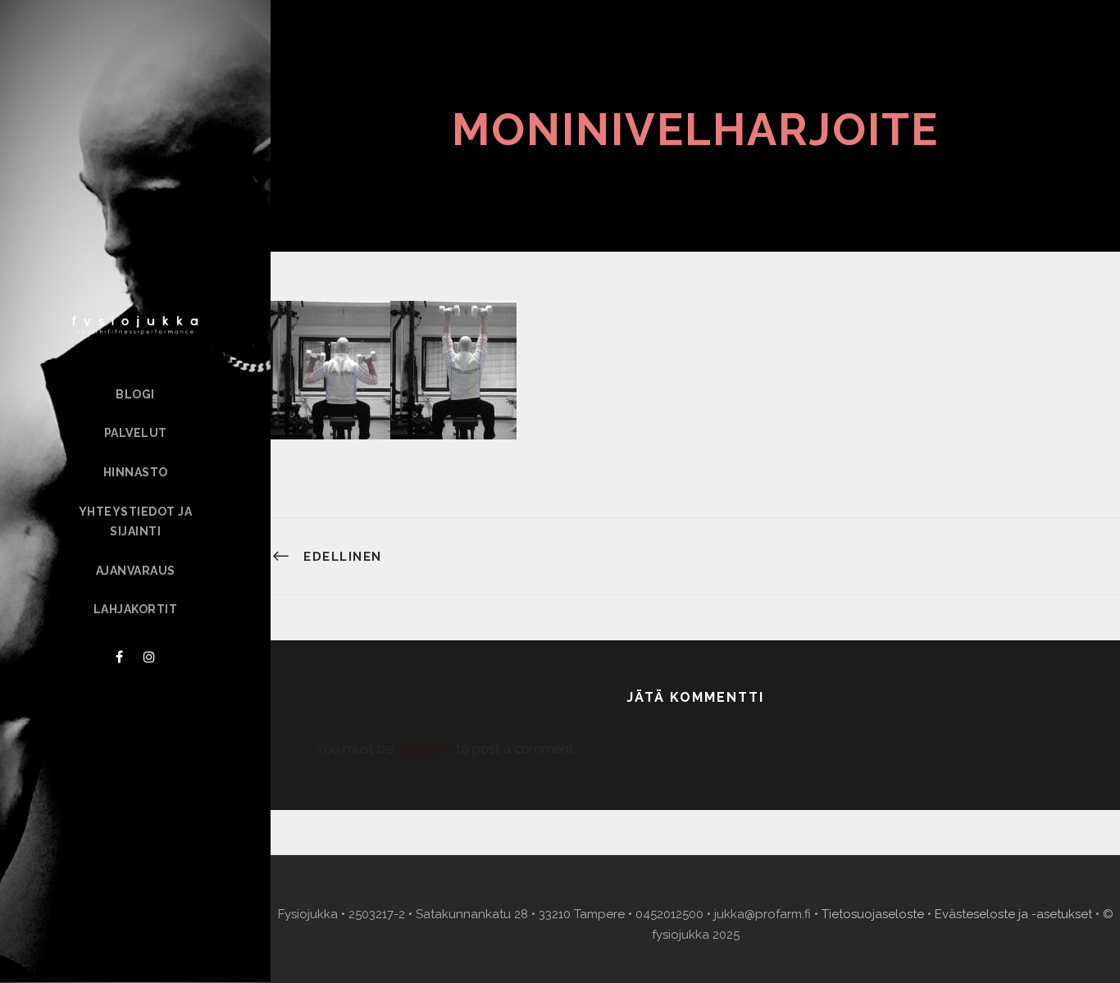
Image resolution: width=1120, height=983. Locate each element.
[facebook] (119, 657)
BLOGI (135, 394)
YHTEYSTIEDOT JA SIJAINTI (136, 521)
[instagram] (149, 657)
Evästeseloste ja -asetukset (1013, 914)
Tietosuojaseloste (873, 914)
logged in (424, 749)
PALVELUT (135, 432)
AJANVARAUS (135, 570)
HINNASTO (135, 472)
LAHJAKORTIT (135, 609)
